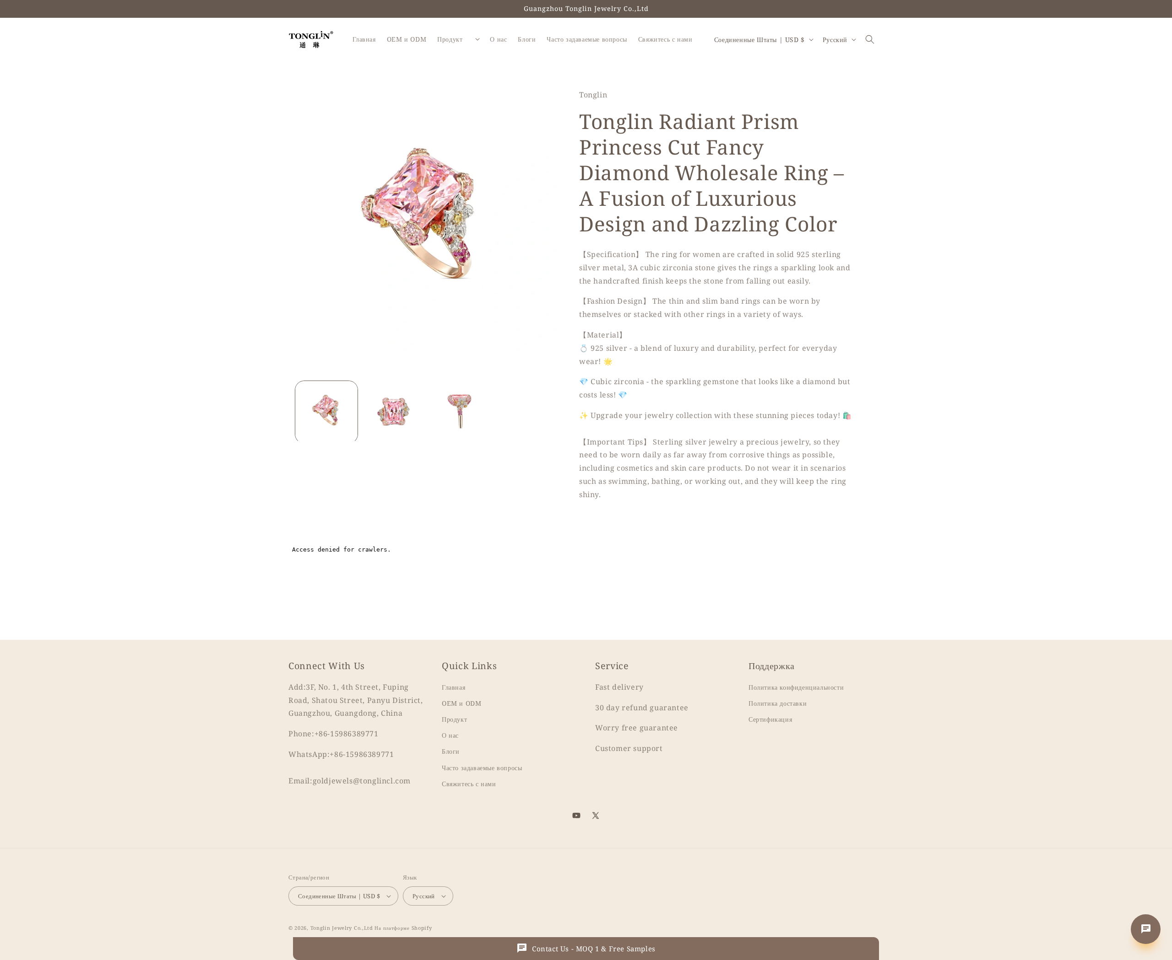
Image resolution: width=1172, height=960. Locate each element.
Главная (453, 687)
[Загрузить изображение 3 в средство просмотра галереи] (460, 412)
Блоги (451, 751)
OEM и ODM (461, 703)
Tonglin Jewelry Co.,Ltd (341, 927)
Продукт (454, 719)
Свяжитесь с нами (469, 784)
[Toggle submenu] (477, 39)
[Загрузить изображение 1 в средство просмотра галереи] (326, 412)
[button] (870, 39)
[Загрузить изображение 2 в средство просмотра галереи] (393, 412)
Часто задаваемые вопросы (482, 767)
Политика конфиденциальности (796, 687)
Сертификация (770, 719)
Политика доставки (778, 703)
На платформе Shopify (403, 927)
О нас (450, 735)
